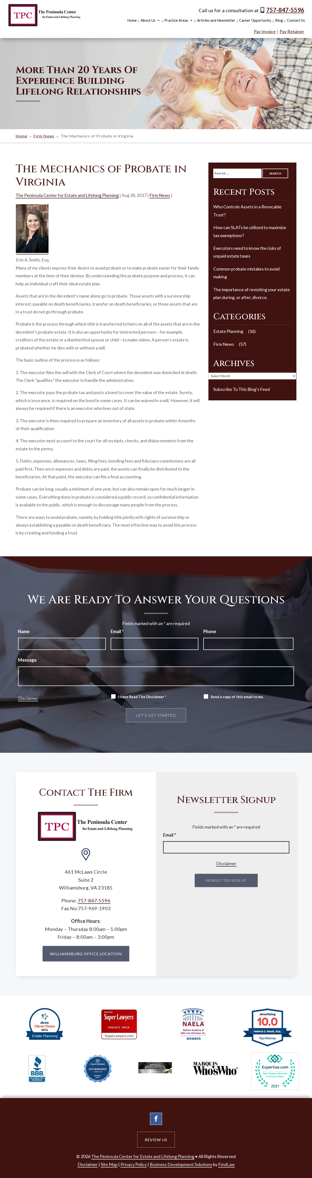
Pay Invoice (265, 31)
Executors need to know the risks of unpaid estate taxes (247, 252)
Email (117, 631)
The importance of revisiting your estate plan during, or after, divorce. (251, 293)
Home (132, 20)
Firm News (159, 195)
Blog (279, 20)
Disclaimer (28, 698)
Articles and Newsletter (216, 20)
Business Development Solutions (181, 1164)
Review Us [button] (156, 1139)
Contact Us (296, 20)
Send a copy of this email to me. (237, 697)
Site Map (109, 1164)
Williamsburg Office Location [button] (86, 953)
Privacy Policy (133, 1164)
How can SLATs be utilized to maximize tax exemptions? (249, 231)
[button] (296, 1142)
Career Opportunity (255, 20)
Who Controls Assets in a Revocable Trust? (247, 210)
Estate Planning (228, 331)
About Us (148, 20)
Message (27, 660)
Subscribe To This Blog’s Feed (241, 389)
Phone (209, 631)
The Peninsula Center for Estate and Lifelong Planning (67, 195)
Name (23, 631)
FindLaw (226, 1164)
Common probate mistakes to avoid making (246, 272)
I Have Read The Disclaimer (142, 697)
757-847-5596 (285, 9)
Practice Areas (176, 20)
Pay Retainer (292, 31)
